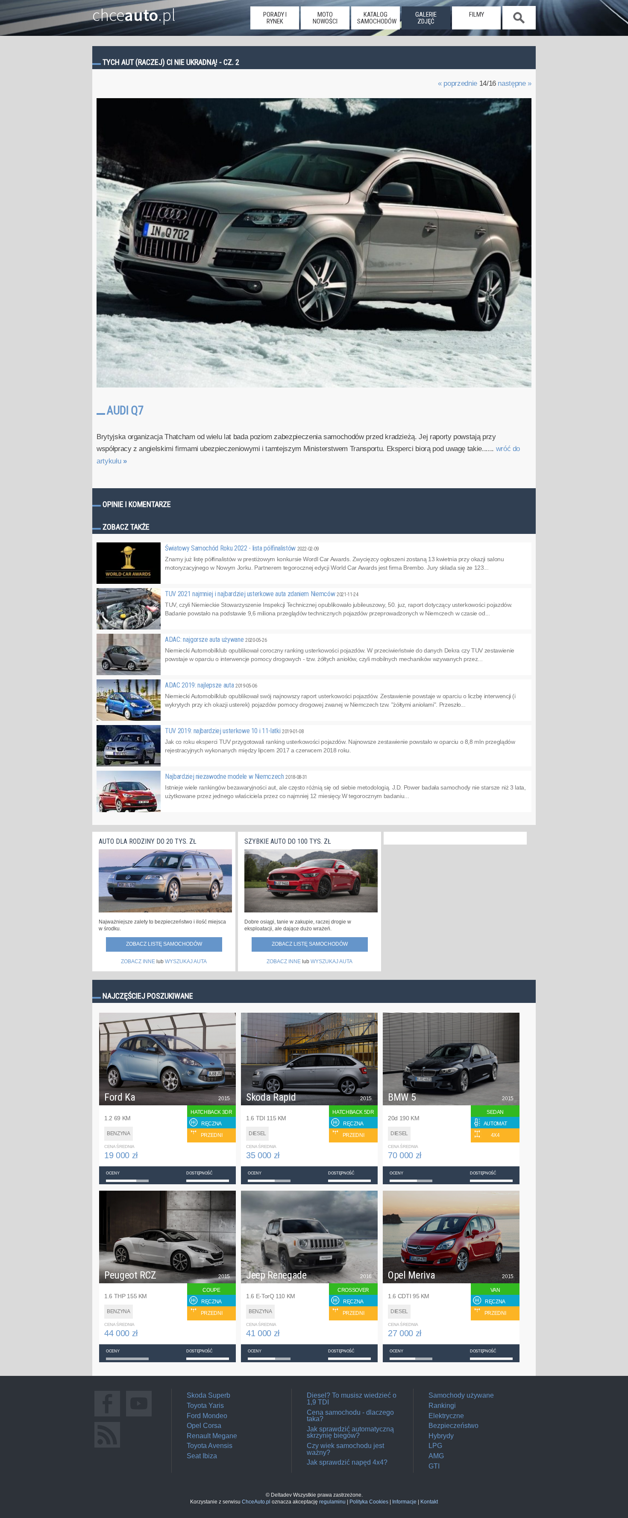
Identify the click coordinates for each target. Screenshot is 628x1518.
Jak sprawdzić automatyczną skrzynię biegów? (350, 1432)
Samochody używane (461, 1395)
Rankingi (442, 1405)
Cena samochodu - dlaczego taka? (350, 1416)
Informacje (404, 1502)
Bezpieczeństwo (453, 1425)
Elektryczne (446, 1415)
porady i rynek (275, 18)
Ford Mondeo (207, 1415)
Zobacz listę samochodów (164, 944)
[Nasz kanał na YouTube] (139, 1416)
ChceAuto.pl (256, 1502)
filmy (476, 14)
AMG (436, 1456)
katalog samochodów (376, 18)
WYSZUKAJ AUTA (186, 961)
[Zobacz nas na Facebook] (107, 1416)
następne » (514, 83)
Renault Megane (212, 1435)
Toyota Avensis (209, 1445)
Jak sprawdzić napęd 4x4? (347, 1462)
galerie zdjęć (426, 18)
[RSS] (107, 1447)
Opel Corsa (204, 1425)
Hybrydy (441, 1435)
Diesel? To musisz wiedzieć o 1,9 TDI (351, 1399)
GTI (434, 1466)
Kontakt (429, 1502)
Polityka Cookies (368, 1502)
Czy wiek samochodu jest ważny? (345, 1449)
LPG (435, 1445)
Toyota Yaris (205, 1405)
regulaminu (332, 1502)
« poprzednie (457, 83)
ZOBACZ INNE (138, 961)
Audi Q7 (125, 410)
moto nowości (325, 18)
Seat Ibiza (202, 1456)
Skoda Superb (208, 1395)
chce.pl (134, 11)
